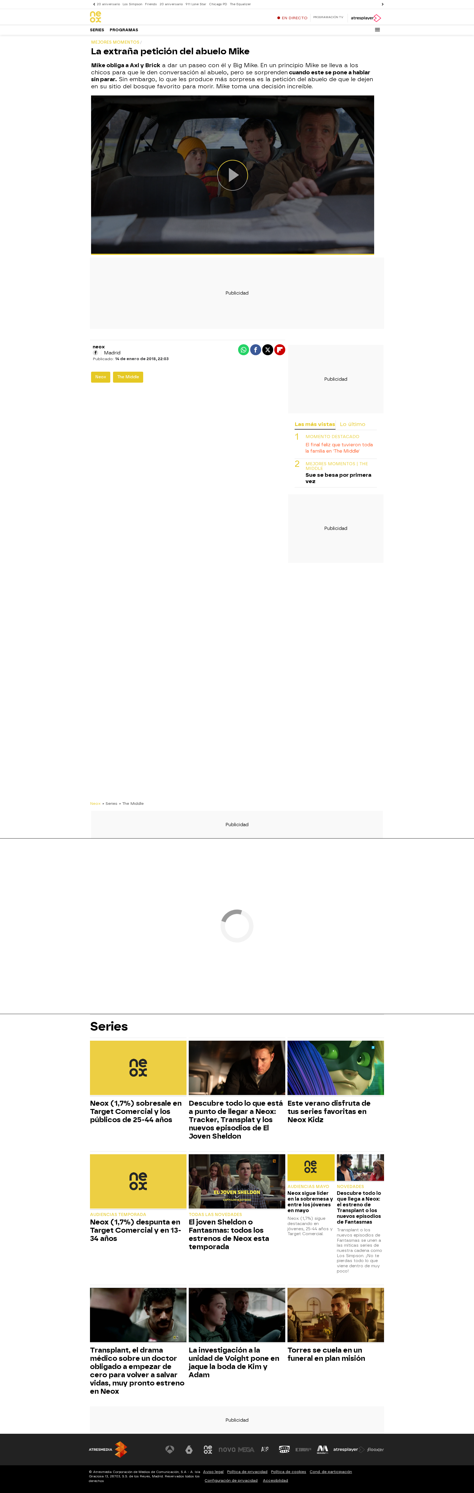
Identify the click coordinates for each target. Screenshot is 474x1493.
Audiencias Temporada (118, 1214)
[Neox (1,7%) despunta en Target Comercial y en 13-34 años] (138, 1182)
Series (97, 30)
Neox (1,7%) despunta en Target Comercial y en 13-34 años (135, 1230)
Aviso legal (213, 1472)
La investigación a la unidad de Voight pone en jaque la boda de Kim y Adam (234, 1362)
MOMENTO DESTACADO (332, 436)
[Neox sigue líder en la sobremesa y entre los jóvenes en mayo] (311, 1168)
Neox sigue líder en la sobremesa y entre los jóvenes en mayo (310, 1201)
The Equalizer (240, 4)
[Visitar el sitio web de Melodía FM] (322, 1450)
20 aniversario (108, 4)
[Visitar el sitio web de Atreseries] (265, 1450)
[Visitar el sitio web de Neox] (208, 1450)
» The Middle (131, 803)
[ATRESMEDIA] (108, 1449)
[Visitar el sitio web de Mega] (246, 1450)
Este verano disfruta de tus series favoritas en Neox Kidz (329, 1111)
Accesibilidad (275, 1480)
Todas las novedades (215, 1214)
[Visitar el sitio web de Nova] (227, 1450)
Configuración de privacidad (231, 1480)
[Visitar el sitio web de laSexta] (189, 1450)
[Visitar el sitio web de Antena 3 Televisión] (170, 1450)
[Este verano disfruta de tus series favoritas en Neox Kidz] (335, 1068)
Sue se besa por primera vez (338, 478)
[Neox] (124, 17)
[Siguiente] (381, 4)
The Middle (128, 377)
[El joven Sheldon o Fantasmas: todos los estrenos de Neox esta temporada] (237, 1182)
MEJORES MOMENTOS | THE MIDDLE (337, 466)
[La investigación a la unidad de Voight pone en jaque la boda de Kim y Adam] (237, 1316)
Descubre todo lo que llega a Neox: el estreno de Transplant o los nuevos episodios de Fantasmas (359, 1207)
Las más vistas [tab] (315, 424)
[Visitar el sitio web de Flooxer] (375, 1450)
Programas (124, 30)
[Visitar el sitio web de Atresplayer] (349, 1450)
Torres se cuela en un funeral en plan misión (326, 1354)
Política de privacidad (247, 1472)
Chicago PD (218, 4)
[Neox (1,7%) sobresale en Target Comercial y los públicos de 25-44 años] (138, 1068)
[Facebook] (95, 352)
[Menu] (377, 29)
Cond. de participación (331, 1472)
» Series (109, 803)
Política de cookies (288, 1472)
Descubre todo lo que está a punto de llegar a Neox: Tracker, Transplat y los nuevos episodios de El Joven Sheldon (236, 1119)
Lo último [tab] (352, 424)
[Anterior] (92, 4)
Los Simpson (132, 4)
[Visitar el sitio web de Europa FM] (303, 1450)
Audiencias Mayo (308, 1186)
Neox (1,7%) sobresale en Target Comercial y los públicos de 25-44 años (136, 1111)
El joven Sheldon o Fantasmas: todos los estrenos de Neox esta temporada (229, 1234)
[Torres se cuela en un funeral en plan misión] (335, 1316)
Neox (100, 377)
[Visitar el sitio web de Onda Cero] (284, 1450)
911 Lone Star (195, 4)
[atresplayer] (366, 18)
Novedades (350, 1186)
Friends (151, 4)
